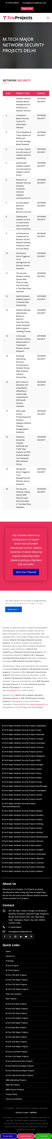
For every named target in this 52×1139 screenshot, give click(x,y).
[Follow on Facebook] (5, 936)
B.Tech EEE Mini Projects (16, 1027)
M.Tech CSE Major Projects (17, 989)
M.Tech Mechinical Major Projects (20, 1070)
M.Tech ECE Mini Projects (16, 1013)
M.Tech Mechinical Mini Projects (19, 1075)
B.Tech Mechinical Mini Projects (19, 1061)
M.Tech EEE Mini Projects (16, 1037)
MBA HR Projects (13, 1085)
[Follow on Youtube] (26, 936)
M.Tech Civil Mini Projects (17, 1051)
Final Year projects (13, 994)
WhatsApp (44, 1136)
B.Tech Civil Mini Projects (16, 1041)
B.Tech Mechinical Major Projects (20, 1066)
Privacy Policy (11, 1094)
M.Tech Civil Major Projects (17, 1056)
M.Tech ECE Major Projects (17, 1018)
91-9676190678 (15, 927)
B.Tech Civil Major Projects (17, 1046)
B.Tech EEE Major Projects (17, 1023)
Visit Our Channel (26, 572)
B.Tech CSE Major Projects (17, 979)
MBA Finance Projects (15, 1089)
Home (8, 951)
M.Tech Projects (12, 970)
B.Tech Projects (12, 965)
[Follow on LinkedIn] (21, 936)
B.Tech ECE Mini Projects (16, 1004)
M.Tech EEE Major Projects (17, 1032)
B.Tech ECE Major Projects (17, 1008)
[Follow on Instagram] (15, 936)
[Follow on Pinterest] (31, 936)
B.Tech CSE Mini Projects (16, 975)
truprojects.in (13, 690)
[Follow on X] (10, 936)
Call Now (8, 1136)
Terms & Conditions (14, 1099)
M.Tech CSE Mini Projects (16, 984)
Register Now (26, 1136)
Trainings (10, 961)
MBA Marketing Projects (16, 1080)
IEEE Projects (11, 998)
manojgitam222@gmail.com (20, 931)
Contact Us (10, 956)
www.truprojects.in (38, 704)
